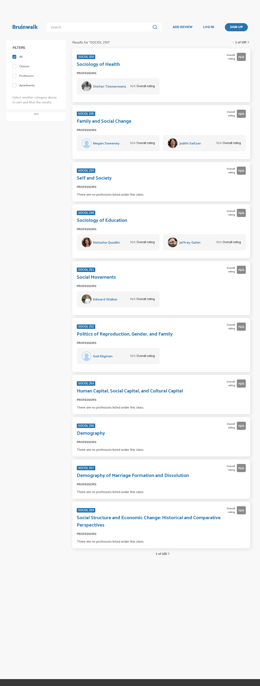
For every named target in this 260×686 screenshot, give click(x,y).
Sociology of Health (98, 64)
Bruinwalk (25, 27)
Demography (91, 433)
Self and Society (94, 178)
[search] (99, 27)
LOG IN (208, 27)
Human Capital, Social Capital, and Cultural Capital (130, 391)
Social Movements (96, 277)
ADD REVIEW (182, 27)
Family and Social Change (104, 121)
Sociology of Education (102, 220)
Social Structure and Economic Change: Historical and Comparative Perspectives (149, 521)
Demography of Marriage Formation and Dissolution (133, 475)
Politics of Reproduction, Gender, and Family (125, 334)
